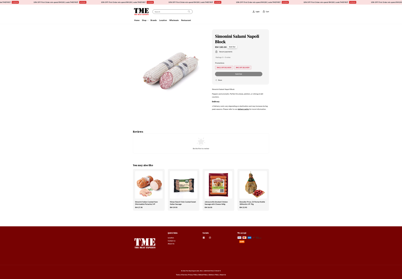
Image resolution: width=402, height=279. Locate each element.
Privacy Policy (193, 275)
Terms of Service (181, 275)
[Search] (189, 12)
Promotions (219, 63)
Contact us (171, 241)
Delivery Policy (214, 275)
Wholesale (174, 20)
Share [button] (220, 80)
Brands (154, 20)
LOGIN (66, 2)
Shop (144, 20)
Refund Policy (203, 275)
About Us (171, 244)
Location (163, 20)
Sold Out (238, 74)
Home (136, 20)
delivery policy (243, 109)
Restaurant (186, 20)
